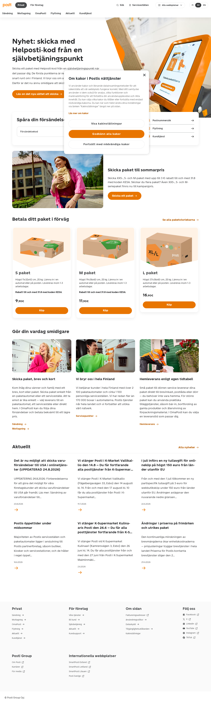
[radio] (192, 5)
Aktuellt (70, 13)
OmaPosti (40, 13)
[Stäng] (144, 75)
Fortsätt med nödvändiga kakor (106, 144)
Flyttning (56, 13)
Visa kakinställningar (106, 123)
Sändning (7, 13)
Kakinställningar (133, 633)
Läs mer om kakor (79, 113)
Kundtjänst (85, 13)
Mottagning (24, 13)
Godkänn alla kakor (106, 134)
